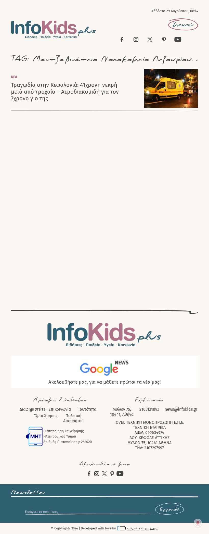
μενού (183, 24)
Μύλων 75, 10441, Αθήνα (122, 412)
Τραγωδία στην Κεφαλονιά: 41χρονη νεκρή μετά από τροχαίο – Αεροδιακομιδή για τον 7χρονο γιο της (65, 92)
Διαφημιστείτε (32, 409)
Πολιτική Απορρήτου (73, 418)
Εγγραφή (169, 509)
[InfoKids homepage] (53, 29)
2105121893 (149, 409)
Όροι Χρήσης (45, 415)
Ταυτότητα (87, 409)
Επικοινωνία (59, 409)
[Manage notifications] (198, 523)
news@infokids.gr (181, 409)
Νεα (14, 77)
